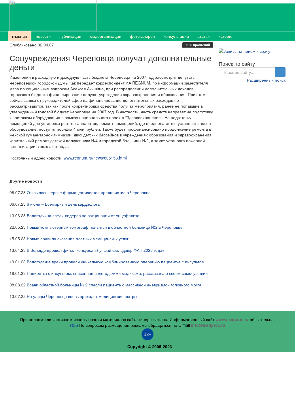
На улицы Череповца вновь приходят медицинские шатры (82, 296)
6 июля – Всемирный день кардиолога (63, 204)
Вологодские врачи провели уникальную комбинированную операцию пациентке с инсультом (116, 261)
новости (43, 36)
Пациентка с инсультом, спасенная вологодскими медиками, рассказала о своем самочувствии (117, 273)
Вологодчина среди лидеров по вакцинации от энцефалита (83, 215)
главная (19, 36)
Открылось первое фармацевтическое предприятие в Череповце (89, 192)
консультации (176, 36)
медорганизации (105, 36)
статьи (204, 36)
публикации (70, 36)
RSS (74, 325)
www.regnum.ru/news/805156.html (95, 158)
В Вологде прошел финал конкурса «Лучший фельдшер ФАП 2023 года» (95, 250)
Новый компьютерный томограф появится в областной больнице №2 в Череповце (105, 227)
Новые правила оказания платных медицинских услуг (77, 238)
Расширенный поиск (266, 80)
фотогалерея (142, 36)
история (226, 36)
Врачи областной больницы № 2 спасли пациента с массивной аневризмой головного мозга (114, 285)
